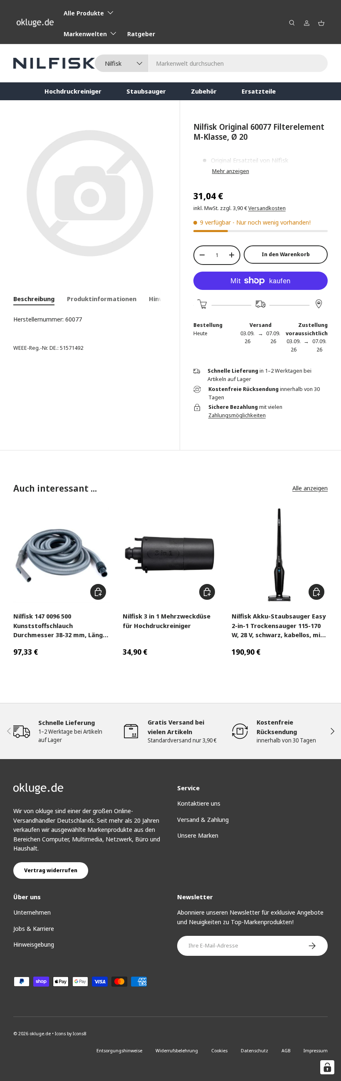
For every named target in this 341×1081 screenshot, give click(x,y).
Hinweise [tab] (162, 298)
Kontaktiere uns (198, 803)
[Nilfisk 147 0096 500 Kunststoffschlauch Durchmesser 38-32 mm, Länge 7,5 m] (61, 555)
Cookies (219, 1050)
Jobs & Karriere (33, 928)
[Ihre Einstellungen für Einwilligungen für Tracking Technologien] (327, 1067)
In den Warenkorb (286, 254)
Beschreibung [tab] (33, 298)
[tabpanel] (89, 319)
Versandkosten (267, 208)
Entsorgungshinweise (119, 1050)
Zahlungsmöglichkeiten (237, 415)
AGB (286, 1050)
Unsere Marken (197, 835)
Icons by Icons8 (70, 1033)
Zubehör (204, 91)
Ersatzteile (259, 91)
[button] (321, 23)
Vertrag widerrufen (50, 870)
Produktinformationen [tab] (101, 298)
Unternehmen (32, 912)
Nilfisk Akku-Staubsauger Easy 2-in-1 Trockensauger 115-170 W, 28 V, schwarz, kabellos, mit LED (279, 626)
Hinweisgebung (33, 944)
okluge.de (40, 1033)
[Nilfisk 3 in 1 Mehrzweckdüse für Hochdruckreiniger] (171, 555)
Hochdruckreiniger (72, 91)
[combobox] (211, 63)
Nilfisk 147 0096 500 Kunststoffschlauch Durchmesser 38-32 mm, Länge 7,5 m (59, 626)
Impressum (316, 1050)
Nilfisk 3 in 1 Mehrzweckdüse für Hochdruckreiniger (166, 621)
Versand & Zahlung (203, 819)
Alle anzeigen (310, 488)
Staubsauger (146, 91)
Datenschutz (254, 1050)
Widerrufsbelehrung (177, 1050)
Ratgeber (141, 34)
